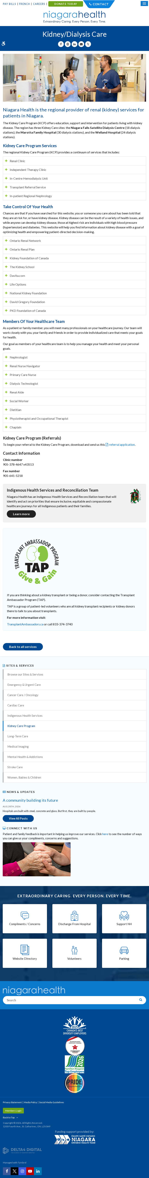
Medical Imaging (18, 746)
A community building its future (30, 800)
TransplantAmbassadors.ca (25, 624)
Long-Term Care (17, 736)
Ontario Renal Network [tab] (25, 240)
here (105, 834)
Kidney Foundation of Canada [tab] (29, 258)
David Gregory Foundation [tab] (27, 302)
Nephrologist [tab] (19, 357)
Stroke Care (15, 767)
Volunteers (74, 958)
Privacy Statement (12, 1102)
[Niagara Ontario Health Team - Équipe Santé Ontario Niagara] (74, 1139)
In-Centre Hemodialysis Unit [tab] (29, 178)
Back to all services (23, 646)
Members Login (13, 1110)
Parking (124, 958)
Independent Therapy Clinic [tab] (28, 169)
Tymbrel (22, 1162)
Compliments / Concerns (24, 924)
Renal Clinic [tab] (17, 161)
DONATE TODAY (65, 3)
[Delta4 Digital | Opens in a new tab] (22, 1150)
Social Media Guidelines (51, 1102)
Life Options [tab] (18, 284)
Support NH (124, 924)
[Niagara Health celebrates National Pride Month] (74, 1083)
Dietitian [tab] (15, 410)
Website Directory (25, 958)
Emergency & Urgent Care (24, 684)
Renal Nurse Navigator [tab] (25, 366)
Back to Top (9, 1117)
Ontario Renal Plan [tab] (22, 249)
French (24, 3)
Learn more (21, 514)
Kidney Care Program (21, 726)
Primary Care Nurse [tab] (23, 375)
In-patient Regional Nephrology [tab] (31, 196)
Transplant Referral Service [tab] (28, 187)
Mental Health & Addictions (25, 757)
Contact (101, 4)
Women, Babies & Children (24, 777)
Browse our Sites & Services (25, 674)
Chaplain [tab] (15, 427)
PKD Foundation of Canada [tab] (28, 310)
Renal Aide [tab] (17, 392)
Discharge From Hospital (74, 924)
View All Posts (18, 818)
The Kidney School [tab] (22, 267)
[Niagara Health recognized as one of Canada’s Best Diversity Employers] (74, 1025)
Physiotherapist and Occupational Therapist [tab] (39, 418)
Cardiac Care (15, 705)
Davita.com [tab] (17, 275)
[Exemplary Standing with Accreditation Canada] (74, 1046)
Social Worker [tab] (19, 401)
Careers (39, 3)
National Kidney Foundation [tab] (28, 293)
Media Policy (30, 1102)
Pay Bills (9, 3)
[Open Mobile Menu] (144, 3)
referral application (122, 444)
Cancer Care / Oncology (22, 695)
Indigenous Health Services (24, 715)
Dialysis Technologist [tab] (24, 383)
